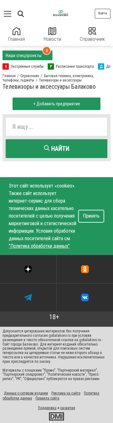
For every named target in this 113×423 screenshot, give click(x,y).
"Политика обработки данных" (39, 246)
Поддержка (47, 408)
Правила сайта (47, 398)
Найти (59, 148)
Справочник (92, 39)
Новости (52, 39)
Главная (16, 39)
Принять (91, 216)
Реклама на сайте (65, 393)
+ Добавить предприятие (56, 103)
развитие (67, 408)
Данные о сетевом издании (26, 393)
